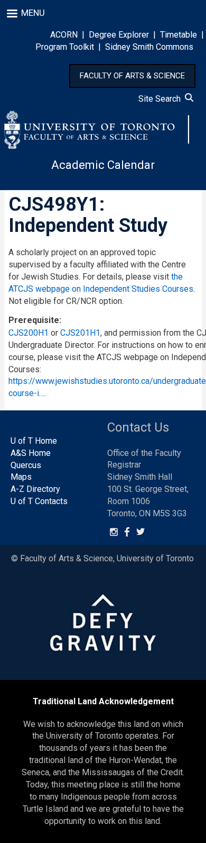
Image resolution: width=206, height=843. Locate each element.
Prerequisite (33, 320)
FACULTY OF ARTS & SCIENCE (132, 75)
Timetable (178, 35)
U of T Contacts (39, 501)
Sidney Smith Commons (149, 47)
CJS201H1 (80, 333)
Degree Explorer (119, 35)
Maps (21, 477)
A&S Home (31, 453)
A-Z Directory (35, 489)
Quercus (26, 465)
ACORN (64, 35)
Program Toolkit (64, 47)
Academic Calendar (103, 165)
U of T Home (34, 441)
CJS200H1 (28, 333)
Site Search (161, 99)
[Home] (96, 130)
